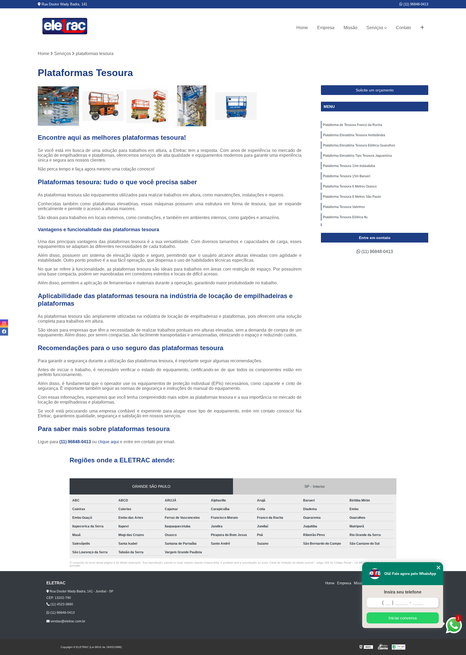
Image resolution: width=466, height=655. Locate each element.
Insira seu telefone (403, 592)
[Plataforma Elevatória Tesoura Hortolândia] (103, 106)
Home (302, 27)
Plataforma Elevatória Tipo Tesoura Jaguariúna (357, 156)
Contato (403, 27)
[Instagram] (4, 323)
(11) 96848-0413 (415, 4)
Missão (350, 27)
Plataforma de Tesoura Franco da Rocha (352, 125)
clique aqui (108, 441)
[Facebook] (4, 332)
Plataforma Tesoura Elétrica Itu (345, 217)
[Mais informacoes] (422, 27)
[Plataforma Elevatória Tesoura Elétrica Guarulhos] (147, 106)
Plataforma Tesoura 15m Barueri (346, 176)
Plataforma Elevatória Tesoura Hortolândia (354, 135)
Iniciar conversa (403, 618)
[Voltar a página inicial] (65, 27)
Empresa (325, 27)
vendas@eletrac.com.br (67, 621)
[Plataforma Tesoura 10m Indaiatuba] (236, 106)
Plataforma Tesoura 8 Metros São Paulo (352, 197)
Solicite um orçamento (375, 90)
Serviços (374, 27)
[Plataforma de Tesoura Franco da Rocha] (59, 106)
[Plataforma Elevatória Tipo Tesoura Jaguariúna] (192, 106)
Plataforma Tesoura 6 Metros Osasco (350, 186)
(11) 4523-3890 (61, 604)
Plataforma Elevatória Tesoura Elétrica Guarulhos (359, 145)
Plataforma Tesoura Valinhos (344, 207)
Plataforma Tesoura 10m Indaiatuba (349, 166)
